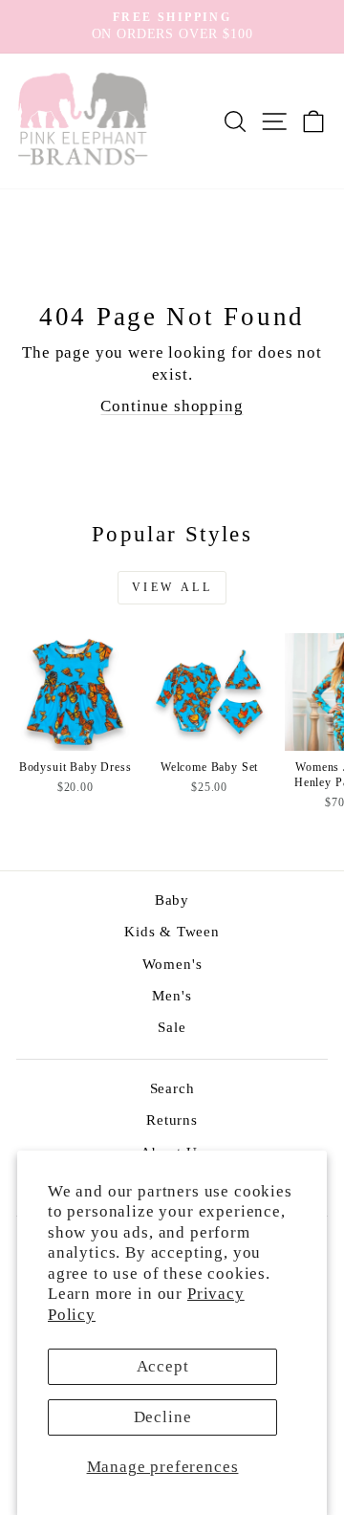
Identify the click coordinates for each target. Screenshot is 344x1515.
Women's (172, 963)
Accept (163, 1366)
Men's (171, 995)
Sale (171, 1027)
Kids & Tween (172, 931)
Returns (172, 1119)
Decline (163, 1417)
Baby (172, 899)
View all (172, 587)
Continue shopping (171, 406)
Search (172, 1088)
